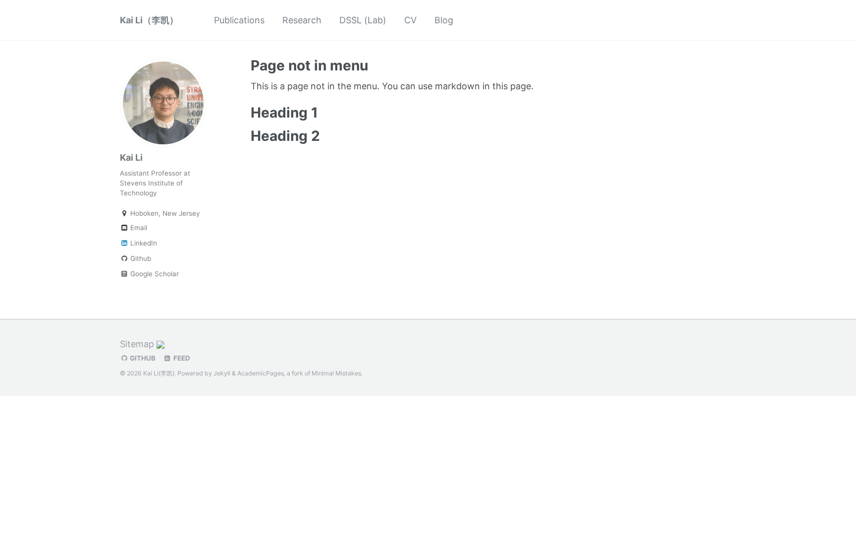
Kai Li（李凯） (149, 20)
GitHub (142, 358)
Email (137, 228)
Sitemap (137, 344)
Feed (181, 358)
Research (301, 20)
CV (410, 20)
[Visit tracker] (160, 344)
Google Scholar (153, 274)
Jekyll (222, 373)
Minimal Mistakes (336, 373)
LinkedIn (142, 243)
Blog (443, 20)
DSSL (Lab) (362, 20)
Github (139, 258)
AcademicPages (260, 373)
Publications (239, 20)
